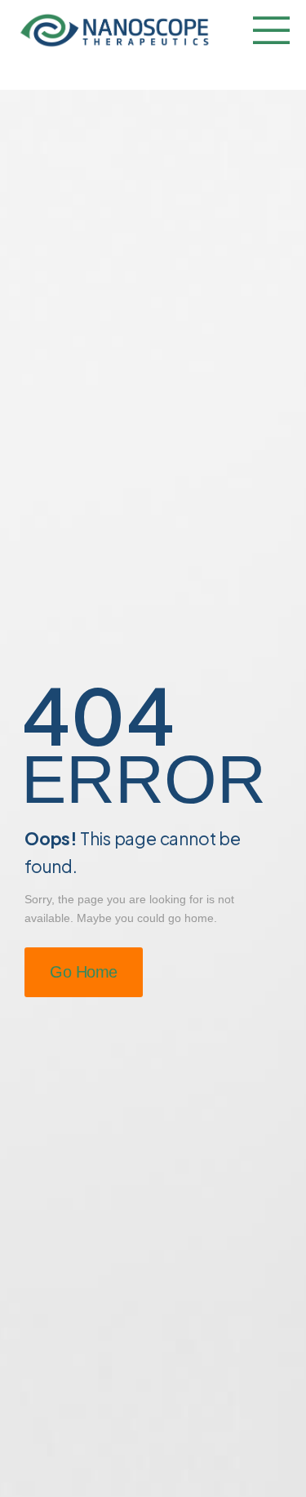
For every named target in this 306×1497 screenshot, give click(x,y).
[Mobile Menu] (267, 32)
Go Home (84, 972)
